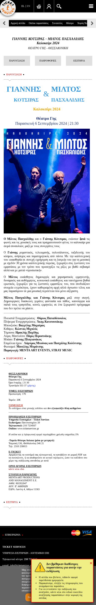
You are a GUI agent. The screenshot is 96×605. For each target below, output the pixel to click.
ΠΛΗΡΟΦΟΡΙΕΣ (47, 60)
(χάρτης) (31, 385)
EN (28, 6)
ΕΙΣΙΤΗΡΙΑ (79, 60)
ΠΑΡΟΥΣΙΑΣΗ (17, 60)
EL (22, 6)
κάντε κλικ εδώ (16, 469)
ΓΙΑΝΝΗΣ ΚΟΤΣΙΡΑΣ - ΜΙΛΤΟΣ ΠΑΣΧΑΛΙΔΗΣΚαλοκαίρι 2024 (48, 41)
